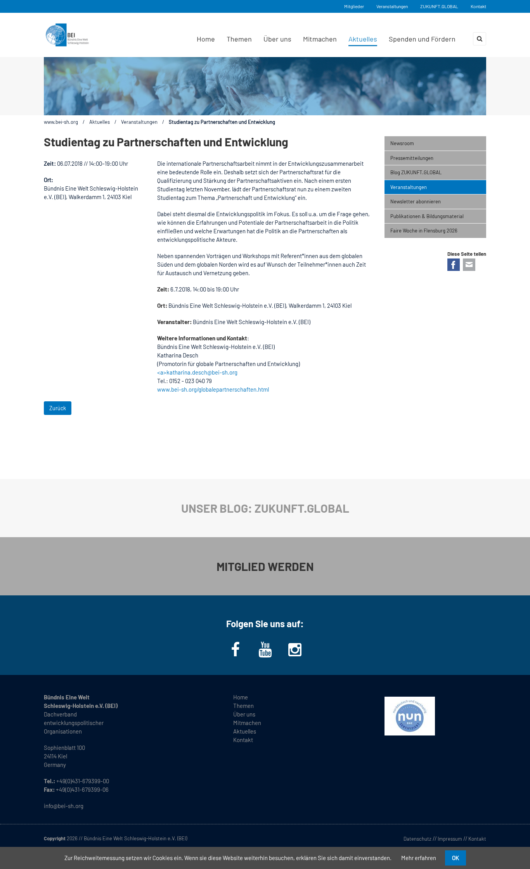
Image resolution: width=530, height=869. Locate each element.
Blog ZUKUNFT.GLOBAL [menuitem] (416, 172)
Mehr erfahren (418, 857)
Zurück (57, 408)
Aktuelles (99, 122)
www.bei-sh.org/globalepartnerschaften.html (213, 389)
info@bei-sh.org (63, 805)
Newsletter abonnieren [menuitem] (415, 201)
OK (455, 857)
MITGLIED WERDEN (265, 566)
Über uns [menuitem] (277, 39)
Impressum (450, 839)
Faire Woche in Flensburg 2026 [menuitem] (423, 230)
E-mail (469, 264)
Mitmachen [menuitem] (320, 39)
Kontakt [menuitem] (243, 739)
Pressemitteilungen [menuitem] (411, 158)
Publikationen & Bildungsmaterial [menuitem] (427, 216)
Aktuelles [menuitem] (362, 39)
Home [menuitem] (206, 39)
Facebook (453, 264)
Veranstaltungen (392, 6)
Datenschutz (417, 839)
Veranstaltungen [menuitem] (408, 187)
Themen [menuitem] (239, 39)
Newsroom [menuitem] (402, 143)
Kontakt (478, 6)
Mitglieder (354, 6)
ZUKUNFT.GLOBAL (439, 6)
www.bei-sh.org (61, 122)
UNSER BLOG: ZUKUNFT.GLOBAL (265, 508)
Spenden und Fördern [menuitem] (422, 39)
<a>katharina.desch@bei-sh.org (197, 372)
